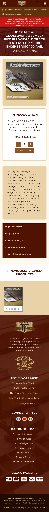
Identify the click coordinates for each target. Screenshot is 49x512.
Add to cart (26, 150)
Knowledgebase (24, 443)
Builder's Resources (20, 254)
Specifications (17, 247)
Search (38, 1)
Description (16, 227)
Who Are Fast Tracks (24, 383)
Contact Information (23, 434)
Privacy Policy (24, 457)
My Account (24, 438)
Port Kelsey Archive (24, 403)
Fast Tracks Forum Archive (24, 398)
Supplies (14, 233)
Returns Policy (24, 452)
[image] (25, 81)
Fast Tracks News (24, 388)
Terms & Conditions (24, 461)
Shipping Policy (24, 448)
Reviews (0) (16, 240)
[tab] (24, 226)
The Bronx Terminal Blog (24, 393)
